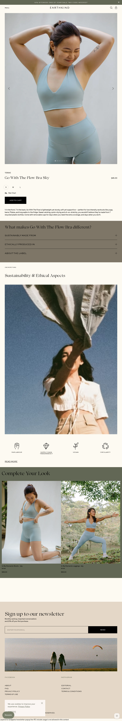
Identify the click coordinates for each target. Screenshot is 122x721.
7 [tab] (66, 160)
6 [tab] (64, 160)
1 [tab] (55, 160)
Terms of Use (11, 694)
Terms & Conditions (71, 691)
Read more (11, 461)
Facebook (10, 677)
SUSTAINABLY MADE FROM (20, 235)
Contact (65, 688)
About (8, 685)
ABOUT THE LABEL (16, 253)
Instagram (66, 677)
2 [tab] (57, 160)
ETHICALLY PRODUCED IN (20, 244)
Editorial (66, 685)
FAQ (6, 688)
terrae (8, 173)
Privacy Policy (12, 691)
